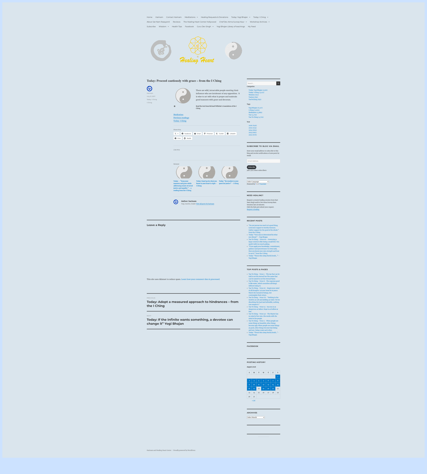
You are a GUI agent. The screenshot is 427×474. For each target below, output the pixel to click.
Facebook (189, 26)
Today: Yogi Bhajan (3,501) (258, 90)
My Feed (252, 26)
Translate (262, 184)
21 (273, 389)
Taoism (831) (253, 97)
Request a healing (253, 209)
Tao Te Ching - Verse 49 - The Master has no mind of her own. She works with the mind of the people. (263, 316)
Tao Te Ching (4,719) (256, 117)
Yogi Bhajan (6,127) (256, 108)
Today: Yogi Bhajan (239, 17)
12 (263, 385)
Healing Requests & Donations (214, 17)
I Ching (149, 102)
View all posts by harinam (205, 204)
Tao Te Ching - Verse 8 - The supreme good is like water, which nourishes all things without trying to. (264, 283)
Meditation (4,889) (255, 112)
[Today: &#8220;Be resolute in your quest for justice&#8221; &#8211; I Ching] (229, 172)
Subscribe (151, 26)
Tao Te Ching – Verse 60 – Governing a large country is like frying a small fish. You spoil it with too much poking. (264, 242)
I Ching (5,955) (254, 110)
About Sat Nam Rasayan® (158, 22)
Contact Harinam (174, 17)
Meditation (178, 114)
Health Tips (177, 26)
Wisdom (162, 26)
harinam (150, 93)
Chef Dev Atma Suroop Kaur (231, 22)
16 (249, 389)
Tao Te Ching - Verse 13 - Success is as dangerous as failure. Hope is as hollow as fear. (263, 309)
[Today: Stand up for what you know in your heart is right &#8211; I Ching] (207, 172)
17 (254, 389)
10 (254, 385)
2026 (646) (253, 125)
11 (258, 385)
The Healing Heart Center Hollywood (199, 22)
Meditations (190, 17)
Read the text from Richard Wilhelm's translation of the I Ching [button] (216, 107)
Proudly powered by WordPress (184, 450)
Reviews (176, 22)
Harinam (159, 17)
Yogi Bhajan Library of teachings (231, 26)
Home (149, 17)
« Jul (253, 401)
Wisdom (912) (254, 95)
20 (268, 389)
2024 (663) (253, 130)
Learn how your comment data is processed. (200, 279)
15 (278, 385)
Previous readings (181, 118)
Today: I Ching (259, 17)
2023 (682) (253, 132)
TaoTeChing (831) (255, 99)
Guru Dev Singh (204, 26)
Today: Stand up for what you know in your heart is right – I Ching (206, 183)
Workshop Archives (258, 22)
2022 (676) (253, 135)
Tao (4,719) (253, 115)
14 (273, 385)
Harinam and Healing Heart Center (159, 450)
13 (268, 385)
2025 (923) (253, 128)
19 (263, 389)
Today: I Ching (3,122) (256, 92)
